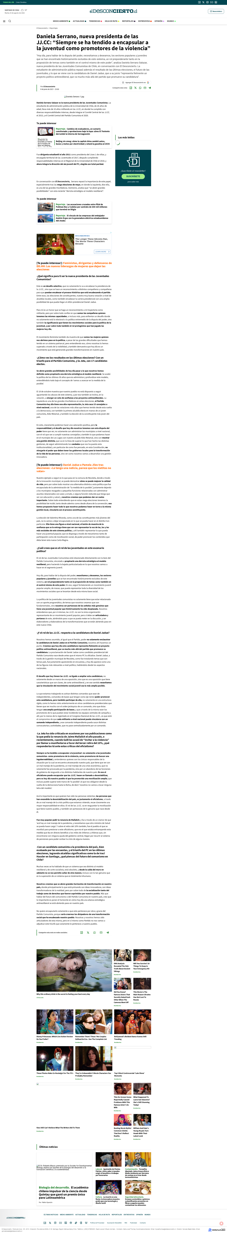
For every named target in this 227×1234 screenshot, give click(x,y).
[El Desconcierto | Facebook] (199, 2)
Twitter (50, 1223)
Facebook (45, 1223)
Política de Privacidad (97, 1223)
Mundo (170, 21)
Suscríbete (133, 176)
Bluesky (86, 1223)
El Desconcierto (42, 28)
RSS (126, 1223)
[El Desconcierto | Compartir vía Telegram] (149, 87)
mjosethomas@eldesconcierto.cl (165, 1229)
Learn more (100, 252)
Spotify (71, 1223)
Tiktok (76, 1223)
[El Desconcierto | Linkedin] (216, 2)
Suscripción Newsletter (114, 1223)
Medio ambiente (60, 21)
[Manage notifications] (221, 1223)
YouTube (60, 1223)
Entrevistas (144, 21)
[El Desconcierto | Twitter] (203, 2)
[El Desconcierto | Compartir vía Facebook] (130, 87)
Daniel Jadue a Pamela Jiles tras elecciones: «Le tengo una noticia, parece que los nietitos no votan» (74, 468)
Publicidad (133, 1223)
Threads (81, 1222)
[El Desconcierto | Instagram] (207, 2)
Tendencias (94, 21)
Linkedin (66, 1223)
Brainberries (82, 236)
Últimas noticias (51, 1215)
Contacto (143, 1223)
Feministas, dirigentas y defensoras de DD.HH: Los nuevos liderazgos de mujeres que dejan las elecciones (74, 266)
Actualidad (78, 21)
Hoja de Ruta (111, 21)
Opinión (158, 21)
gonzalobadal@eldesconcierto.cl (12, 1231)
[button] (216, 11)
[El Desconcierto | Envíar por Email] (145, 87)
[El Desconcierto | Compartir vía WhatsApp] (140, 87)
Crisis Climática (21, 2)
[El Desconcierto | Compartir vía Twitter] (135, 87)
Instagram (55, 1223)
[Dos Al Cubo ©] (217, 1231)
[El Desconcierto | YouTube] (211, 2)
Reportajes (127, 21)
